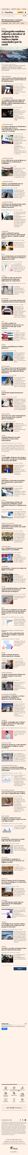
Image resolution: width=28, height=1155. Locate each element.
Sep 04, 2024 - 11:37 (11, 166)
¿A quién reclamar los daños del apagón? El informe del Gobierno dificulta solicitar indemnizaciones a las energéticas (14, 103)
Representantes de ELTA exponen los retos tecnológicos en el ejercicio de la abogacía (14, 882)
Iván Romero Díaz (5, 680)
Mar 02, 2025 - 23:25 (18, 133)
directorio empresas (22, 1096)
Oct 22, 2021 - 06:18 (21, 594)
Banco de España (5, 816)
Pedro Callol (5, 283)
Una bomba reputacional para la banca (12, 393)
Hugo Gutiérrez (5, 261)
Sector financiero (6, 366)
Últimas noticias (22, 1143)
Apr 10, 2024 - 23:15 (19, 240)
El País (24, 15)
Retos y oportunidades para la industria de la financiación (12, 184)
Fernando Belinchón (6, 240)
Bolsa (10, 23)
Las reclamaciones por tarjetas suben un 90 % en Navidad (12, 549)
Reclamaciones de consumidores (9, 694)
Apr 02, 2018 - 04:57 (15, 952)
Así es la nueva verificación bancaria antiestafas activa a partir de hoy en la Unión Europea (14, 80)
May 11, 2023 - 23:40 (11, 350)
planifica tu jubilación (5, 1096)
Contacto (8, 1139)
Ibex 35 (3, 9)
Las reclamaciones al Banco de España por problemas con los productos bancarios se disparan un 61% (14, 505)
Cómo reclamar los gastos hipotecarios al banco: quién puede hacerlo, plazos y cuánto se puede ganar (13, 236)
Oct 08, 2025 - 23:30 (18, 84)
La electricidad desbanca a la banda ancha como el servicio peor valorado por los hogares (14, 590)
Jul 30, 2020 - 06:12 (14, 680)
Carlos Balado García (6, 443)
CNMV (3, 321)
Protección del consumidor (8, 790)
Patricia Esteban (5, 531)
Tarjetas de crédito (6, 546)
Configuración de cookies (9, 1141)
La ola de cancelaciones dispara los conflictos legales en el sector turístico (13, 676)
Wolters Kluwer (5, 658)
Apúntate (4, 1028)
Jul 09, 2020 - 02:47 (17, 701)
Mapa (10, 1143)
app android (22, 1101)
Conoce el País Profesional (14, 1107)
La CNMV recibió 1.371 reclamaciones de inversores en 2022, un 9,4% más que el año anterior (12, 326)
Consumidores (5, 231)
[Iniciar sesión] (25, 12)
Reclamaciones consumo (12, 20)
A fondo (3, 435)
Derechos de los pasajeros (8, 523)
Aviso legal (12, 1139)
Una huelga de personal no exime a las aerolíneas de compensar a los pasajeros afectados (13, 925)
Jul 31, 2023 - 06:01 (14, 330)
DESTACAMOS (5, 23)
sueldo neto (22, 1089)
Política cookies (18, 1139)
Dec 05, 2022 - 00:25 (18, 463)
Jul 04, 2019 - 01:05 (17, 823)
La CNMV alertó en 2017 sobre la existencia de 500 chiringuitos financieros (12, 904)
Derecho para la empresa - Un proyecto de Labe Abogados (12, 631)
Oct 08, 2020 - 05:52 (18, 658)
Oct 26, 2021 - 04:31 (7, 572)
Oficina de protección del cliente (9, 765)
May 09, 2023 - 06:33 (11, 375)
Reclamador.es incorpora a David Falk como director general (13, 840)
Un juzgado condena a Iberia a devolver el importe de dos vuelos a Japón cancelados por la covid (13, 38)
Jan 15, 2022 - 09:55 (16, 552)
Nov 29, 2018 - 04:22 (14, 886)
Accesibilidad (5, 1143)
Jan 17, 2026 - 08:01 (10, 64)
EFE (2, 64)
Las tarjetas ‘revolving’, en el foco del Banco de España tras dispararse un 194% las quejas (13, 698)
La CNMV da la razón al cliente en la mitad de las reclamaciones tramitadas (14, 162)
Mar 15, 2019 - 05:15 (14, 864)
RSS (12, 1143)
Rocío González (5, 486)
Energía (22, 23)
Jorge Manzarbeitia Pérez (14, 283)
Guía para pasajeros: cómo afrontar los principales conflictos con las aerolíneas (14, 746)
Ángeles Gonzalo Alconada (8, 617)
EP (2, 375)
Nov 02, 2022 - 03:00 (17, 486)
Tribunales (4, 720)
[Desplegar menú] (3, 12)
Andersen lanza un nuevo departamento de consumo (11, 655)
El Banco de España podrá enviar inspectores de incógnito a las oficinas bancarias (14, 206)
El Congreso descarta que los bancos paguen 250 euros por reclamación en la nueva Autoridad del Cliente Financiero (14, 370)
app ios (14, 1101)
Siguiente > (20, 968)
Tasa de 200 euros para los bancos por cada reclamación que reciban (13, 792)
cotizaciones (5, 1101)
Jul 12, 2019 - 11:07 (17, 773)
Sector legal (5, 857)
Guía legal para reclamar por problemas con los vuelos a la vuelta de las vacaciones (14, 527)
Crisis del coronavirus (7, 672)
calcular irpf (5, 1089)
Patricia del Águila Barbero (8, 728)
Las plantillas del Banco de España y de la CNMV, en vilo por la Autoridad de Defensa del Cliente (14, 459)
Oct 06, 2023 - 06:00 (17, 261)
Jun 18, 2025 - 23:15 (17, 107)
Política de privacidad (19, 1141)
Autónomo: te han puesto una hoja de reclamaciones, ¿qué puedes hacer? (13, 482)
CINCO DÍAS (4, 166)
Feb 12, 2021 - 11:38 (18, 617)
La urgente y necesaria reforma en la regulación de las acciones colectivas (13, 301)
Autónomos (4, 478)
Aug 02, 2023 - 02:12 (18, 304)
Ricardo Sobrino (5, 84)
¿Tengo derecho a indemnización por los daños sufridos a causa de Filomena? (13, 635)
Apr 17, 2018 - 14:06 (17, 929)
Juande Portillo (5, 701)
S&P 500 (14, 9)
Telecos (3, 586)
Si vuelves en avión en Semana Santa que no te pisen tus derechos (14, 949)
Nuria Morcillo (5, 107)
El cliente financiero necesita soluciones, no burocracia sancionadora (11, 439)
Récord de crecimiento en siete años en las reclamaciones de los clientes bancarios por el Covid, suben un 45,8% (14, 612)
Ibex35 (14, 23)
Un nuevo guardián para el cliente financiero (12, 347)
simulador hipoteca (14, 1089)
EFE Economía (4, 552)
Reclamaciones (5, 298)
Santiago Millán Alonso (7, 594)
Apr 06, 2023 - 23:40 (12, 397)
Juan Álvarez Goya (6, 304)
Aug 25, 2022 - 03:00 (18, 531)
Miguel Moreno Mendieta (7, 907)
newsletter (5, 1023)
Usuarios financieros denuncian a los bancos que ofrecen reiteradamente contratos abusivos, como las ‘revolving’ (14, 129)
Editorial (4, 344)
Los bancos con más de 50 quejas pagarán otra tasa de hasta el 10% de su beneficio (14, 769)
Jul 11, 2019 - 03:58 (17, 796)
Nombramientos (5, 837)
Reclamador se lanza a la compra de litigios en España (14, 569)
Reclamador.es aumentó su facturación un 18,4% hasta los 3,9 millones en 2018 (13, 861)
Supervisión (4, 900)
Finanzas (3, 455)
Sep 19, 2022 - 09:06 (17, 509)
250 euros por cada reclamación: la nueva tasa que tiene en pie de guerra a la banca (14, 417)
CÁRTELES (4, 276)
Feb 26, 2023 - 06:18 (11, 421)
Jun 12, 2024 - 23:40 (18, 209)
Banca (18, 23)
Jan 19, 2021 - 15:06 (14, 639)
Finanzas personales (6, 76)
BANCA (3, 254)
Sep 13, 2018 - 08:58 (21, 907)
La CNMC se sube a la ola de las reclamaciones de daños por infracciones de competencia (12, 279)
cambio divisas (14, 1095)
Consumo (4, 946)
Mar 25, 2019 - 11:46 (14, 843)
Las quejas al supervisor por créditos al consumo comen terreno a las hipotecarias (14, 819)
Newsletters (16, 1143)
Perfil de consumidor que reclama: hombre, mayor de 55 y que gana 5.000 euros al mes (13, 724)
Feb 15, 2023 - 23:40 (17, 443)
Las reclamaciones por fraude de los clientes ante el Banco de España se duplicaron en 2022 (14, 258)
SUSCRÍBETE (20, 12)
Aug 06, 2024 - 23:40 (12, 188)
